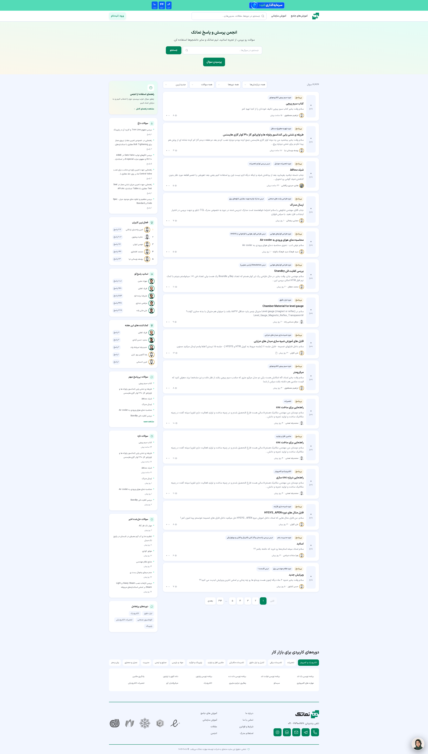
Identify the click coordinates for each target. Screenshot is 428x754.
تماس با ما (248, 720)
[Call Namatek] (315, 732)
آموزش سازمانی (278, 16)
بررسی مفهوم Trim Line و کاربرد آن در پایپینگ (133, 129)
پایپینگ (149, 626)
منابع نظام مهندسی (144, 561)
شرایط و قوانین (246, 726)
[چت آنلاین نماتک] (418, 744)
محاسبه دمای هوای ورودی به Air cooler (135, 410)
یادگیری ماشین (138, 676)
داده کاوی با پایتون (170, 676)
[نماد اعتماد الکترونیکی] (175, 723)
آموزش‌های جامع (299, 16)
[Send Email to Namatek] (296, 732)
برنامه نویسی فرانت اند (270, 676)
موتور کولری (147, 551)
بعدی (210, 601)
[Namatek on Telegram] (306, 732)
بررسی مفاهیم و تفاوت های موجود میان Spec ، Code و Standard (132, 201)
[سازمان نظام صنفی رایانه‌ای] (129, 723)
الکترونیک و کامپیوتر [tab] (308, 662)
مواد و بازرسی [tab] (177, 662)
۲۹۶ (220, 601)
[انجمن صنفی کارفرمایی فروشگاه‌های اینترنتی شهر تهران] (144, 723)
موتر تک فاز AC (145, 525)
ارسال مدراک (147, 404)
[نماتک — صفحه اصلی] (315, 16)
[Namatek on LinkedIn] (287, 732)
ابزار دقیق (148, 613)
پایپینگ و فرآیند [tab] (195, 662)
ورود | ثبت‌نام (117, 16)
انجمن (214, 733)
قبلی (272, 601)
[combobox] (254, 84)
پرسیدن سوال (214, 62)
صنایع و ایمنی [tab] (160, 662)
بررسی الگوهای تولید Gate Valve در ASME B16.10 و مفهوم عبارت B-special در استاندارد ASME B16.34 (133, 157)
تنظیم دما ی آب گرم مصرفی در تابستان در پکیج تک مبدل (133, 538)
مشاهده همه (148, 421)
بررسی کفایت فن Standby (141, 415)
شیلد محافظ (146, 398)
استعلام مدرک (246, 733)
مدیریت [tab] (146, 662)
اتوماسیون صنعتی (145, 619)
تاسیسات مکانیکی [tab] (236, 662)
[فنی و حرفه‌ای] (114, 723)
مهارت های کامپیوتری (305, 683)
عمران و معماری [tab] (131, 662)
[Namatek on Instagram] (278, 732)
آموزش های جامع (209, 713)
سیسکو (277, 683)
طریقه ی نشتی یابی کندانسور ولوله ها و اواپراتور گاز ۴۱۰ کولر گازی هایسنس (135, 391)
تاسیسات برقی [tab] (276, 662)
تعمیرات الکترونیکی (124, 619)
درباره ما (249, 713)
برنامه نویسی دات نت (237, 676)
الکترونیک (135, 613)
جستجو (173, 50)
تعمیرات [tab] (290, 662)
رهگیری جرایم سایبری (237, 683)
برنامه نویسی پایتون (204, 676)
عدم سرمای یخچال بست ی (141, 572)
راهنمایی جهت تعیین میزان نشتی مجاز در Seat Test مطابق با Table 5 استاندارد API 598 (132, 186)
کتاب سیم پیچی (145, 383)
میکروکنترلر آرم (172, 683)
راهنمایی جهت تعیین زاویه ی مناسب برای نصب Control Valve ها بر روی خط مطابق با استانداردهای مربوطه (132, 172)
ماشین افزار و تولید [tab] (216, 662)
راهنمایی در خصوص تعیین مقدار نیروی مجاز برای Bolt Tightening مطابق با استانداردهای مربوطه (133, 143)
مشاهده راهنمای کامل (145, 108)
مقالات (213, 726)
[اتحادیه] (160, 723)
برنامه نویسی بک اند (305, 676)
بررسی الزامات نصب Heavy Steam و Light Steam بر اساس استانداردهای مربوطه (134, 585)
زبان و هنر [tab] (115, 662)
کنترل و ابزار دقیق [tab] (256, 662)
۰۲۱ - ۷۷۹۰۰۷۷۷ (296, 723)
